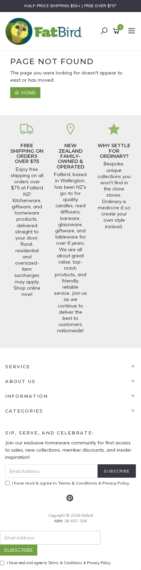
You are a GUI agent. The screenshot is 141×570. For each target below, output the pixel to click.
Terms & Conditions (77, 483)
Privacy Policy (115, 483)
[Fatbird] (45, 31)
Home (28, 93)
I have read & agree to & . (71, 483)
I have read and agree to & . (59, 562)
